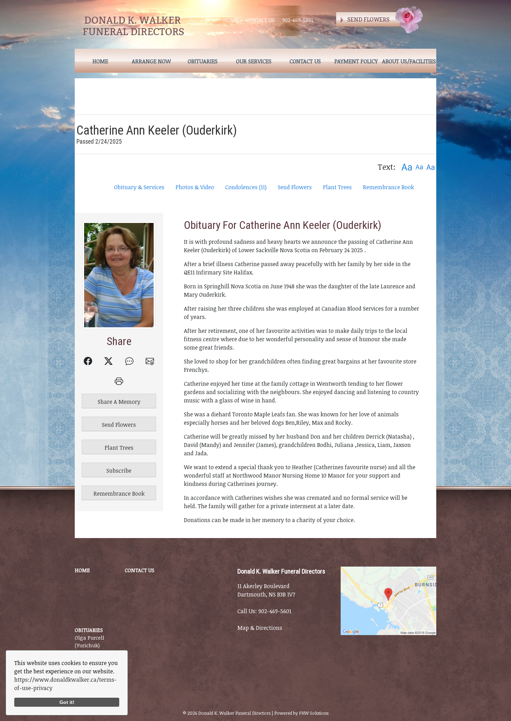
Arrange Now (151, 61)
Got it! (66, 702)
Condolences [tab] (246, 187)
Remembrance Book (388, 187)
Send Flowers (295, 187)
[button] (406, 167)
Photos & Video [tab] (195, 187)
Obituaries (203, 61)
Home (230, 20)
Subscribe (118, 470)
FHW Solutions (313, 713)
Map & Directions (259, 628)
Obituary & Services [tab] (139, 187)
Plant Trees (337, 187)
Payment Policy (356, 61)
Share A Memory (119, 402)
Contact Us (260, 20)
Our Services (253, 61)
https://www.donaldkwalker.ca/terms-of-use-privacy (65, 684)
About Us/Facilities (409, 61)
